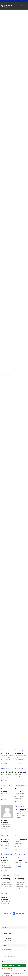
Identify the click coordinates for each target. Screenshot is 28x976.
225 (20, 913)
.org (26, 1)
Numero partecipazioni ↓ (9, 954)
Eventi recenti (6, 936)
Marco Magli (6, 879)
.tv (23, 1)
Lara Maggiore (20, 810)
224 (17, 913)
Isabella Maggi (6, 753)
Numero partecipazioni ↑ (9, 956)
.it (17, 1)
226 (23, 913)
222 (11, 913)
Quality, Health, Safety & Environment (12, 970)
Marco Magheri (21, 839)
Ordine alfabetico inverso (9, 951)
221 (8, 913)
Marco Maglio (20, 879)
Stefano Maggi (20, 753)
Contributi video (7, 938)
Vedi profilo (4, 763)
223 (14, 913)
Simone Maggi (20, 772)
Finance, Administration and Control (12, 973)
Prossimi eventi (7, 933)
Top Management (7, 968)
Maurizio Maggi (7, 772)
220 (5, 913)
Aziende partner (7, 940)
